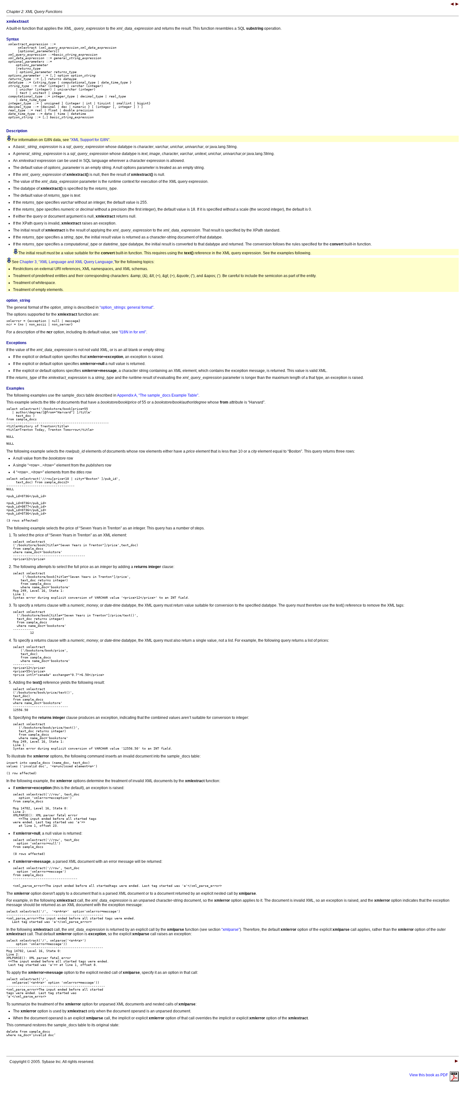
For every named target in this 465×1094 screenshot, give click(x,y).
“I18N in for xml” (132, 332)
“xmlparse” (230, 929)
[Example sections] (452, 5)
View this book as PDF (429, 1075)
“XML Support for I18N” (89, 140)
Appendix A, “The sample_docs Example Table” (157, 395)
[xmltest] (457, 5)
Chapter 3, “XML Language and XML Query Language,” (67, 262)
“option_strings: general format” (126, 307)
